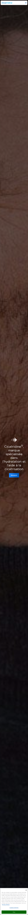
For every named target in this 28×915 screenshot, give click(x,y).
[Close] (26, 890)
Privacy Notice (5, 904)
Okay (14, 912)
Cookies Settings (14, 907)
